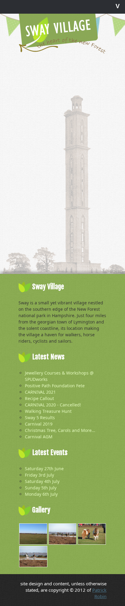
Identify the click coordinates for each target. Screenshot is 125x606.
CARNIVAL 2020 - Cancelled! (53, 405)
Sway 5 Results (40, 417)
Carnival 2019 (38, 424)
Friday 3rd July (39, 475)
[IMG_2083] (62, 534)
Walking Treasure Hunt (48, 411)
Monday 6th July (41, 494)
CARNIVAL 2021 (40, 392)
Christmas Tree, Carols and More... (60, 430)
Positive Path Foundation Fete (55, 386)
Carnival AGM (38, 437)
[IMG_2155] (33, 534)
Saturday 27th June (44, 468)
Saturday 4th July (42, 481)
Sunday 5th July (40, 488)
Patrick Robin (99, 593)
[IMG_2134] (33, 556)
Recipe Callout (39, 398)
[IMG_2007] (91, 534)
